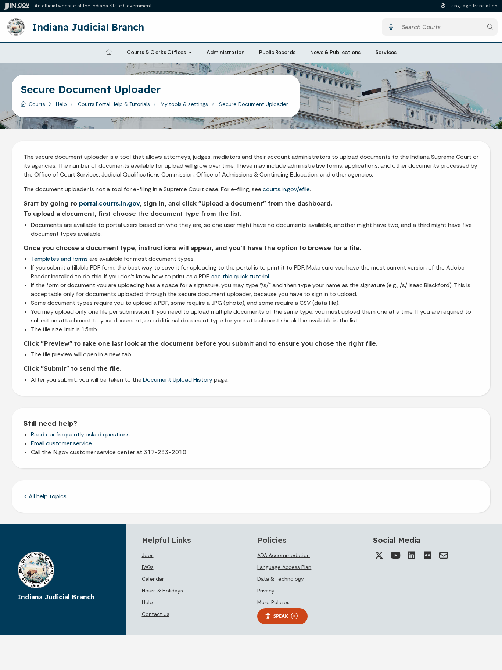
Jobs (148, 555)
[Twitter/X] (379, 555)
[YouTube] (395, 555)
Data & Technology (280, 578)
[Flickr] (427, 555)
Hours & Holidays (162, 590)
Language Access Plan (284, 567)
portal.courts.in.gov (109, 203)
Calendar (153, 578)
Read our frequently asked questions (80, 434)
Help (61, 104)
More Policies (273, 602)
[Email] (443, 555)
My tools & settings (184, 104)
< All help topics (45, 496)
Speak (280, 616)
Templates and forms (59, 259)
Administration (225, 52)
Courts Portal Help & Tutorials (114, 104)
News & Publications (335, 52)
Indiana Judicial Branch (88, 27)
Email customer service (61, 443)
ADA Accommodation (283, 555)
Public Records (277, 52)
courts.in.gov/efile (286, 189)
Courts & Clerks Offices (156, 52)
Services (386, 52)
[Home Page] (108, 53)
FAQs (148, 567)
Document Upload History (177, 380)
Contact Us (155, 614)
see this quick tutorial (240, 276)
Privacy (266, 590)
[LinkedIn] (411, 555)
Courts (37, 104)
